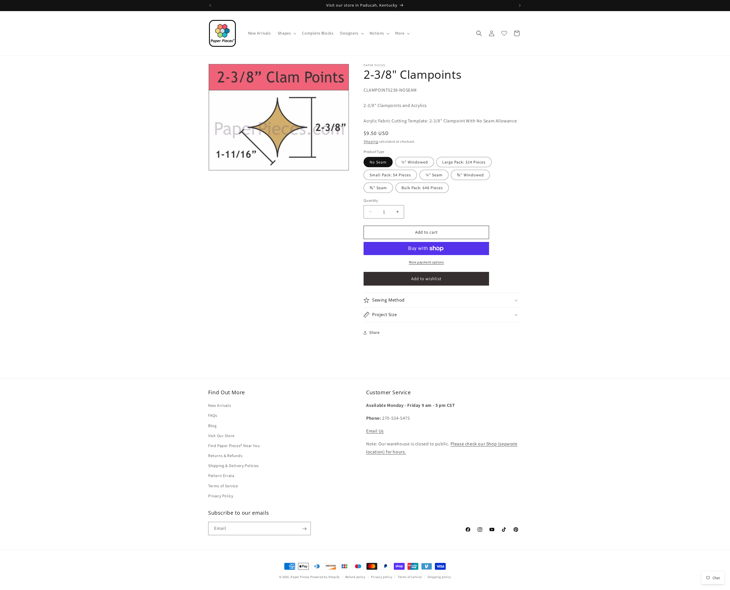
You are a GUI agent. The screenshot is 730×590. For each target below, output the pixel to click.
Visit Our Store (221, 435)
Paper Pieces (300, 577)
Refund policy (355, 577)
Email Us (375, 431)
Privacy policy (381, 577)
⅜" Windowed (470, 174)
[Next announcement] (520, 5)
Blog (212, 425)
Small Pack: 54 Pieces (390, 174)
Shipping (371, 141)
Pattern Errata (221, 475)
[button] (286, 33)
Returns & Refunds (225, 455)
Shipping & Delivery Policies (233, 465)
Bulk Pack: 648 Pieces (422, 187)
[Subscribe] (304, 529)
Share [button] (374, 332)
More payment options (426, 262)
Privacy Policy (220, 495)
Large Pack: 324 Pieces (464, 162)
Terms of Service (223, 485)
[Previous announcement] (210, 5)
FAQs (212, 415)
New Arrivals (219, 405)
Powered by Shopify (325, 577)
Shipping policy (439, 577)
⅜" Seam (378, 187)
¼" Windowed (414, 162)
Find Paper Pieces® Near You (234, 445)
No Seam (378, 162)
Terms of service (410, 577)
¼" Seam (434, 174)
